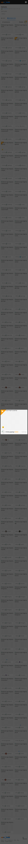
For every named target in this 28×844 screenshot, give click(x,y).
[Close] (26, 2)
